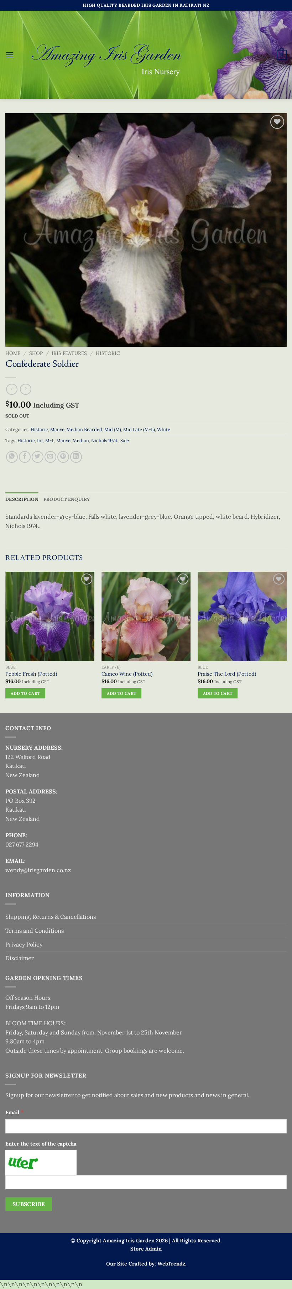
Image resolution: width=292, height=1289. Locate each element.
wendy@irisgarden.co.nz (38, 870)
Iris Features (69, 353)
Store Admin (146, 1249)
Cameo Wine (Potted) (126, 674)
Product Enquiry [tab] (66, 499)
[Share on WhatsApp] (12, 457)
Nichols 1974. (104, 440)
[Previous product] (25, 389)
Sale (124, 440)
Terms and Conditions (34, 930)
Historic (108, 353)
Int (40, 440)
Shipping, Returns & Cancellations (50, 916)
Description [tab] (21, 499)
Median (81, 440)
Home (12, 353)
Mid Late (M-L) (139, 429)
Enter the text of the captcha (41, 1144)
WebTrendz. (171, 1264)
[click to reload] (41, 1162)
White (163, 429)
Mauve (57, 429)
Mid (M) (112, 429)
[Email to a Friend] (50, 457)
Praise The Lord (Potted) (227, 674)
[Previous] (5, 641)
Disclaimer (19, 957)
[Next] (286, 641)
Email (14, 1112)
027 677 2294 (21, 844)
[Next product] (11, 389)
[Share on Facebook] (25, 457)
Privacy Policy (23, 944)
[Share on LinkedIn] (76, 457)
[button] (9, 54)
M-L (49, 440)
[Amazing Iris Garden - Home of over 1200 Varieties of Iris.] (107, 55)
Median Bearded (84, 429)
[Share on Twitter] (37, 457)
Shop (36, 353)
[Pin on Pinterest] (63, 457)
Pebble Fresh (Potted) (31, 674)
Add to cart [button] (25, 693)
